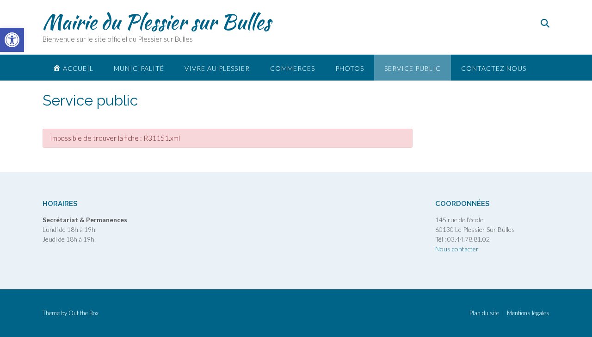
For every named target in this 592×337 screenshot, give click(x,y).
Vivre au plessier (217, 68)
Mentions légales (528, 313)
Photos (349, 68)
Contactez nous (493, 68)
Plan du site (484, 313)
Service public (412, 68)
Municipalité (139, 68)
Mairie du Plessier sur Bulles (157, 22)
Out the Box (83, 313)
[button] (12, 40)
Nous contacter (457, 249)
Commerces (292, 68)
